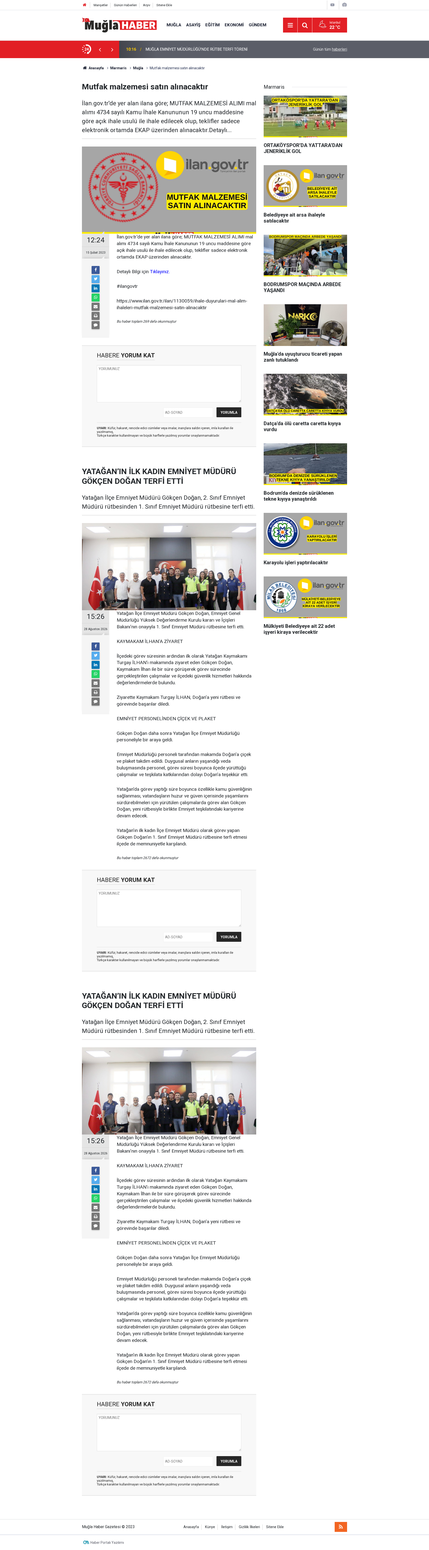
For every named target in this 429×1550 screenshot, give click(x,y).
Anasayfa (191, 1527)
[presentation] (100, 49)
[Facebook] (96, 270)
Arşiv (146, 5)
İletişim (227, 1527)
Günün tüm (330, 49)
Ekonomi (234, 24)
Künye (210, 1527)
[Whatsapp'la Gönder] (96, 298)
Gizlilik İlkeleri (249, 1527)
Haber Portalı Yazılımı (107, 1543)
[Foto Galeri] (344, 4)
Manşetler (101, 5)
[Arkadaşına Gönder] (96, 307)
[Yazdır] (96, 316)
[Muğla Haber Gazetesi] (119, 24)
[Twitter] (96, 279)
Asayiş (193, 24)
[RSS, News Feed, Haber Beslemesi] (341, 1527)
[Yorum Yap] (96, 325)
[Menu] (290, 25)
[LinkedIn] (96, 288)
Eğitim (212, 24)
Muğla (174, 24)
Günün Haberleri (125, 5)
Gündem (257, 24)
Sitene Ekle (164, 5)
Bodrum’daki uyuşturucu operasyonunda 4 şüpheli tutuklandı (196, 49)
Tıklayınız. (160, 271)
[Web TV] (332, 4)
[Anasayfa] (84, 5)
